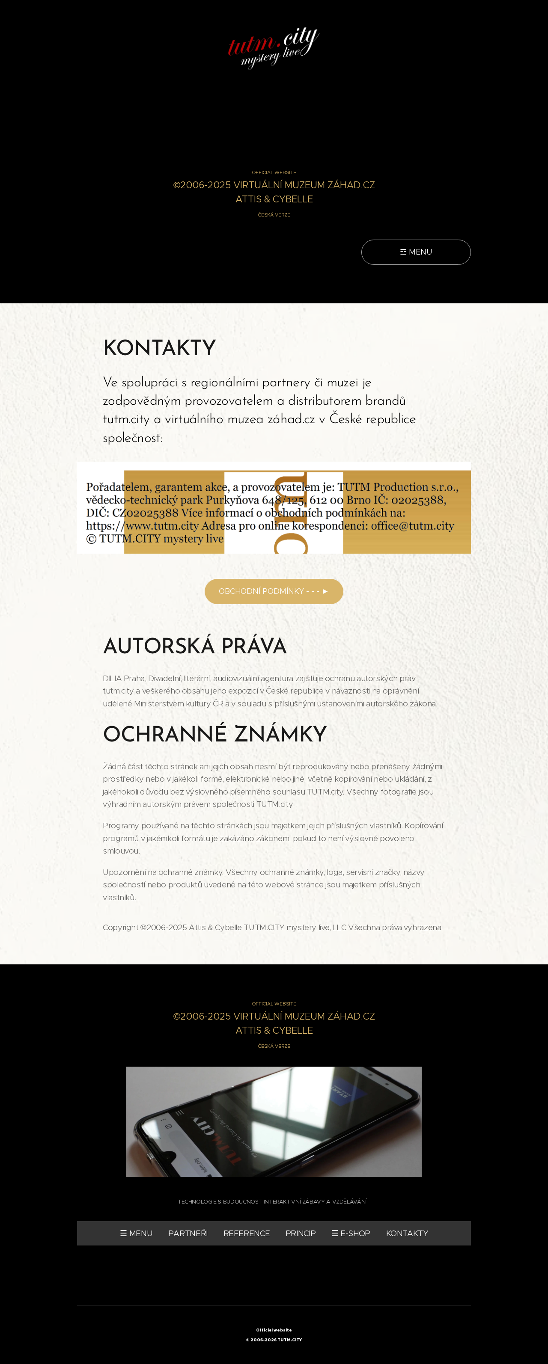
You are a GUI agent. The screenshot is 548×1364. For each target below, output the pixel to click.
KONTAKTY (407, 1233)
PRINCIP (301, 1233)
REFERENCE (246, 1233)
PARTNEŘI (188, 1233)
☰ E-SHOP (350, 1233)
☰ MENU (136, 1233)
